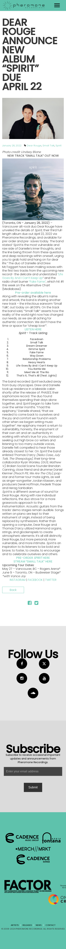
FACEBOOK (35, 580)
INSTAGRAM (17, 580)
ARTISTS (15, 925)
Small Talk (48, 145)
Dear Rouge (34, 145)
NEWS (39, 925)
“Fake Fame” (37, 281)
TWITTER (50, 580)
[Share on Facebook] (29, 603)
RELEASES (27, 925)
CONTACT (50, 925)
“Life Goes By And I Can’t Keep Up (32, 276)
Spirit (58, 145)
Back (13, 590)
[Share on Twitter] (36, 603)
